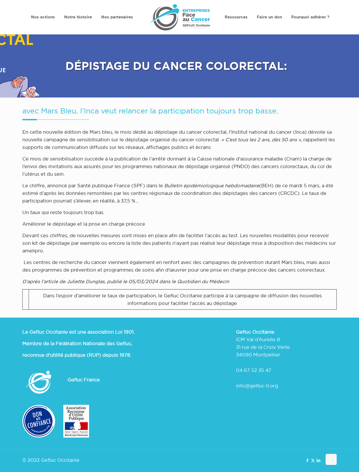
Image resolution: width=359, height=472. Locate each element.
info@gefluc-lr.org (257, 386)
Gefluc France (84, 380)
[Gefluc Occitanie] (179, 17)
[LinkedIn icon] (318, 460)
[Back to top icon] (331, 459)
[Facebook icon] (307, 460)
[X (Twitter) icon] (313, 460)
